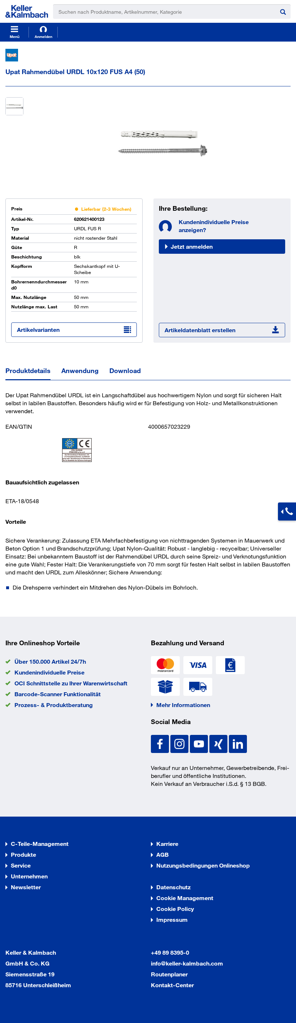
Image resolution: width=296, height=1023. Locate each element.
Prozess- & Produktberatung (53, 704)
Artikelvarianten (38, 329)
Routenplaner (169, 974)
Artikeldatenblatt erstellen (200, 329)
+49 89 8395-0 (170, 952)
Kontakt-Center (172, 984)
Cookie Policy (175, 908)
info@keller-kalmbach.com (187, 963)
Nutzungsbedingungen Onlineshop (203, 865)
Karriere (167, 843)
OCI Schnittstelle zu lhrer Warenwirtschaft (70, 683)
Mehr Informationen (183, 704)
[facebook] (160, 743)
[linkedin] (238, 743)
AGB (162, 854)
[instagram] (180, 743)
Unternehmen (29, 876)
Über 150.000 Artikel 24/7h (50, 661)
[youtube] (199, 743)
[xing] (219, 743)
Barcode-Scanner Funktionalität (57, 693)
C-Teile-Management (40, 843)
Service (21, 865)
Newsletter (26, 886)
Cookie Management (184, 897)
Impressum (172, 919)
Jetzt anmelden (192, 246)
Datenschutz (173, 886)
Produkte (23, 854)
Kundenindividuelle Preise (49, 672)
